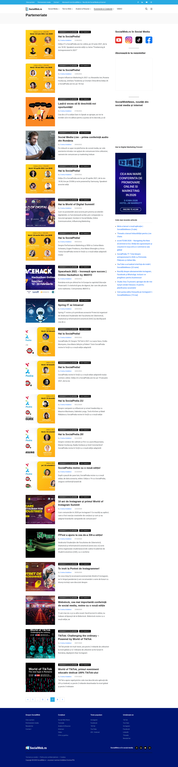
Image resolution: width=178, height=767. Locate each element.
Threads (126, 735)
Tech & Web (66, 9)
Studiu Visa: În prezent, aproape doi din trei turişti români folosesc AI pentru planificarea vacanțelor (134, 285)
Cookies (63, 757)
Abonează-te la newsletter (130, 53)
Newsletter (29, 726)
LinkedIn (126, 732)
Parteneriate (85, 32)
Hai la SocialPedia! (69, 36)
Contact (56, 2)
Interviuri (61, 729)
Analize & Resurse (82, 9)
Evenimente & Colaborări (103, 9)
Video (60, 732)
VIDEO (119, 9)
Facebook (94, 723)
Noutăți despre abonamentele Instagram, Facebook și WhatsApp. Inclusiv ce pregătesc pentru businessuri (134, 274)
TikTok (93, 726)
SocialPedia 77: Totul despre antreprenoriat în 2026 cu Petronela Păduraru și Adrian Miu (131, 257)
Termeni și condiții (32, 757)
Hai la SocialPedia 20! (71, 434)
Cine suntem (30, 2)
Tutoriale (61, 723)
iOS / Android (95, 732)
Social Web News (64, 720)
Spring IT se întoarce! (71, 305)
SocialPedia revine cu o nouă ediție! (79, 467)
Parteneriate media (44, 2)
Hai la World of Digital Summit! (76, 204)
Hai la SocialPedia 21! (71, 400)
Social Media (53, 9)
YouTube (94, 729)
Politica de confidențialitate (49, 757)
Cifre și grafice (63, 735)
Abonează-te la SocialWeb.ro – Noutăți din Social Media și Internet (84, 2)
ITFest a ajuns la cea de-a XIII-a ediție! (80, 535)
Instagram (94, 720)
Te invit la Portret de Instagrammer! (79, 568)
